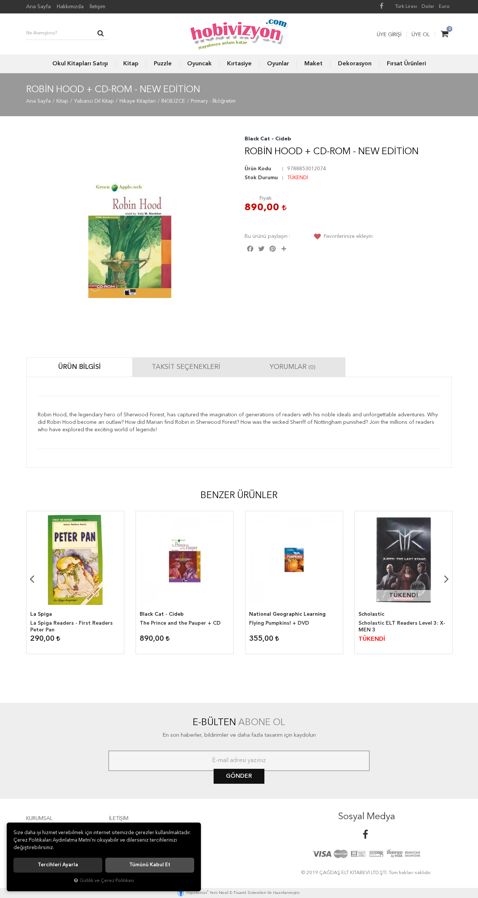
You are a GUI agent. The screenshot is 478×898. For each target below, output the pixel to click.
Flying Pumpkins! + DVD (279, 623)
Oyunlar (278, 64)
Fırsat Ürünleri (406, 64)
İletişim (97, 6)
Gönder (239, 776)
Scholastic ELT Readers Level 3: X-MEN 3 (401, 627)
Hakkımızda (70, 6)
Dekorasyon (355, 64)
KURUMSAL (39, 818)
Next (446, 578)
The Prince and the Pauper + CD (180, 623)
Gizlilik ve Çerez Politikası (107, 880)
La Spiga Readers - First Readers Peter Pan (71, 627)
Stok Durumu (261, 177)
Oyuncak (199, 64)
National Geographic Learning (287, 614)
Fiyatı (265, 198)
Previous (31, 578)
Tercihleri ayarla (58, 865)
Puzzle (163, 64)
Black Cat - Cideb (268, 139)
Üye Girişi (389, 34)
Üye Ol (421, 34)
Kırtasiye (239, 64)
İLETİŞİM (118, 818)
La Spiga (41, 614)
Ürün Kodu (258, 168)
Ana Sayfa (38, 6)
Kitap (131, 64)
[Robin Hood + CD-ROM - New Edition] (129, 238)
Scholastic (371, 614)
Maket (313, 64)
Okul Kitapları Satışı (80, 64)
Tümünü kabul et (149, 865)
